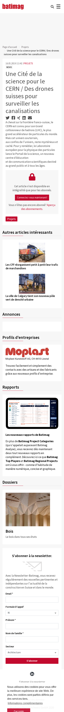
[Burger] (58, 6)
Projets (25, 47)
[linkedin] (32, 674)
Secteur (10, 646)
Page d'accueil (9, 47)
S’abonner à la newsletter (32, 681)
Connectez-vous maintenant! (32, 197)
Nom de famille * (15, 633)
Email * (9, 593)
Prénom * (11, 620)
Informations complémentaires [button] (25, 703)
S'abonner (32, 660)
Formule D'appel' (15, 606)
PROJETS (28, 63)
